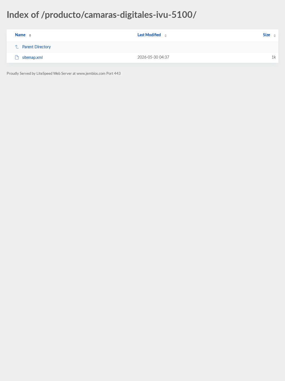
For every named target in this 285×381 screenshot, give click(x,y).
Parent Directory (36, 47)
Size (266, 35)
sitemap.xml (32, 58)
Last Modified (149, 35)
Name (20, 35)
